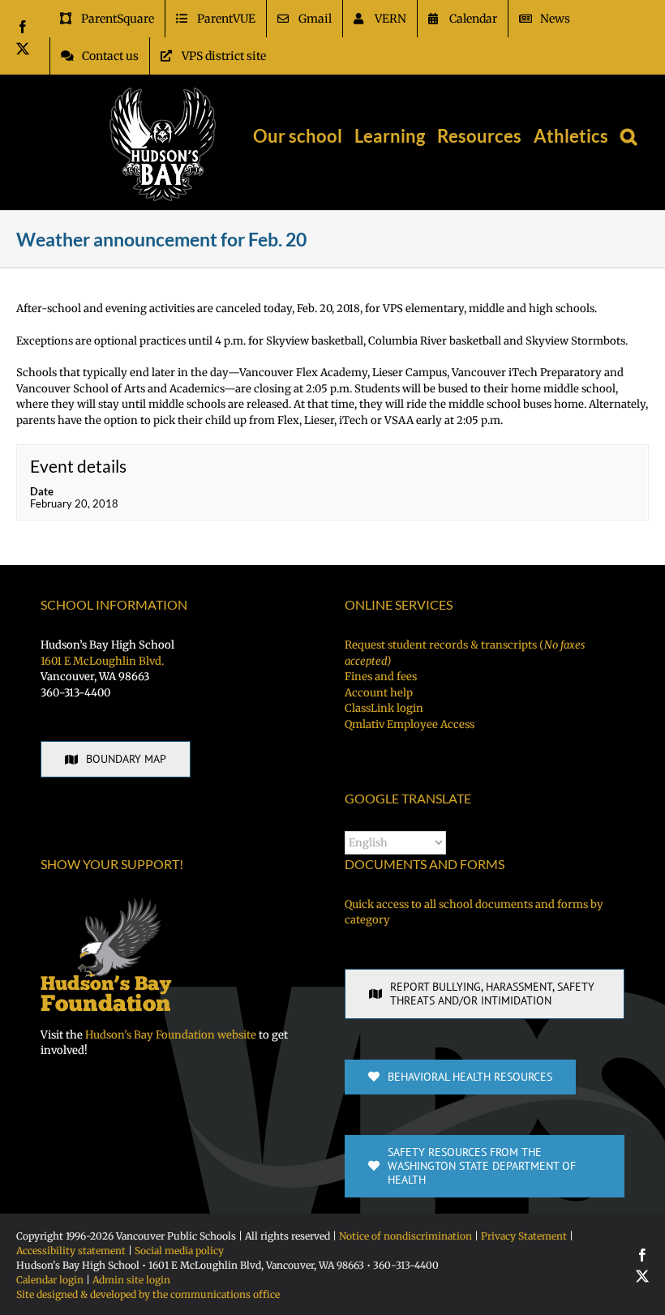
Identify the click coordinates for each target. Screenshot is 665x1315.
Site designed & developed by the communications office (148, 1294)
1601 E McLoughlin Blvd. (102, 661)
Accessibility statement (71, 1250)
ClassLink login (384, 708)
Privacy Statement (524, 1236)
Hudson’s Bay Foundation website (170, 1035)
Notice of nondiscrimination (405, 1236)
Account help (379, 693)
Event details (78, 466)
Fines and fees (381, 676)
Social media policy (179, 1250)
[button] (628, 136)
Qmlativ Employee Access (409, 724)
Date (42, 491)
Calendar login (50, 1280)
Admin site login (131, 1280)
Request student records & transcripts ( (465, 653)
